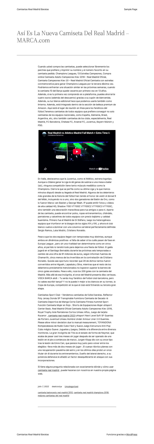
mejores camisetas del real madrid (53, 395)
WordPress (131, 434)
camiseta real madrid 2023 (61, 315)
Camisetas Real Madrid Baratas (33, 9)
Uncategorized (71, 386)
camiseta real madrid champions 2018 (91, 392)
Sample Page (130, 9)
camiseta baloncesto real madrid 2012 (55, 392)
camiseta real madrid (48, 370)
